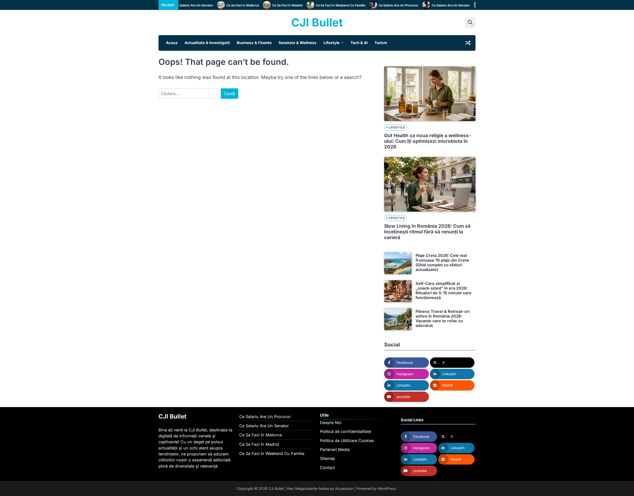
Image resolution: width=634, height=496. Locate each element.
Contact (327, 467)
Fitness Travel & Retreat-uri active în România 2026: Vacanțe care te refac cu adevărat (443, 318)
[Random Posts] (468, 43)
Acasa (172, 42)
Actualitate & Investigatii (207, 42)
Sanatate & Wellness (298, 42)
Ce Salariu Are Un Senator (188, 5)
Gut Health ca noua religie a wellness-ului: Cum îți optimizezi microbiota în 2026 (427, 141)
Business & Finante (254, 42)
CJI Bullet (317, 22)
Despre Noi (330, 422)
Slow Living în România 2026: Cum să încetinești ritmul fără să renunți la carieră (427, 231)
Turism (380, 42)
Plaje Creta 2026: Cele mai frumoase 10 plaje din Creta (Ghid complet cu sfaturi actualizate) (442, 262)
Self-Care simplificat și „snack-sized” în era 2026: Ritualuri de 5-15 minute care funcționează (444, 290)
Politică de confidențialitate (345, 431)
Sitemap (327, 458)
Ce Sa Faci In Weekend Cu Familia (334, 5)
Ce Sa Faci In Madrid (281, 5)
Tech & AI (359, 42)
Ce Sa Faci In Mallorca (237, 5)
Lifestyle (331, 42)
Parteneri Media (335, 449)
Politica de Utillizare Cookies (347, 440)
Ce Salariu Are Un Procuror (393, 5)
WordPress (387, 488)
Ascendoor (344, 488)
